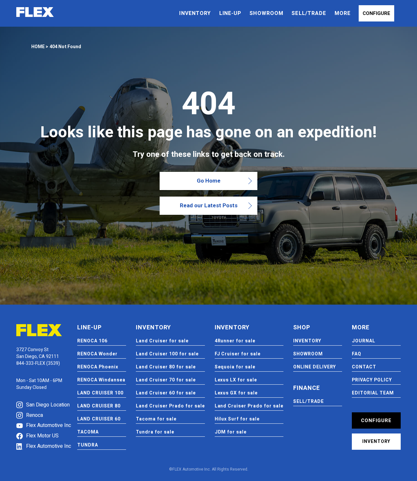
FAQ (356, 353)
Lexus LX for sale (236, 380)
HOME (38, 46)
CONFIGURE (376, 13)
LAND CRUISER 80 (99, 406)
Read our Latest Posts (208, 205)
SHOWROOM (266, 13)
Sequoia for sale (235, 367)
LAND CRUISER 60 (99, 419)
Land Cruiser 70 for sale (166, 380)
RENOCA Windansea (101, 380)
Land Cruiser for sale (162, 340)
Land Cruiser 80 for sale (166, 367)
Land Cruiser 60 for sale (166, 393)
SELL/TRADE (309, 13)
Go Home (209, 181)
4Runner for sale (235, 340)
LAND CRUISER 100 (100, 393)
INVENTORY (195, 13)
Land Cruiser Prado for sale (170, 406)
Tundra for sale (155, 432)
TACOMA (88, 432)
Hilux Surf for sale (237, 419)
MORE (343, 13)
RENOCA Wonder (97, 353)
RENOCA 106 (92, 340)
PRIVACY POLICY (372, 380)
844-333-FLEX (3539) (38, 363)
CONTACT (364, 367)
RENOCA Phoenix (97, 367)
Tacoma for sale (156, 419)
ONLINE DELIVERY (314, 367)
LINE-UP (230, 13)
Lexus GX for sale (236, 393)
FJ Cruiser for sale (238, 353)
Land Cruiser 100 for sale (167, 353)
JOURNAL (363, 340)
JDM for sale (231, 432)
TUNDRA (87, 445)
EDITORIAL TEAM (373, 393)
